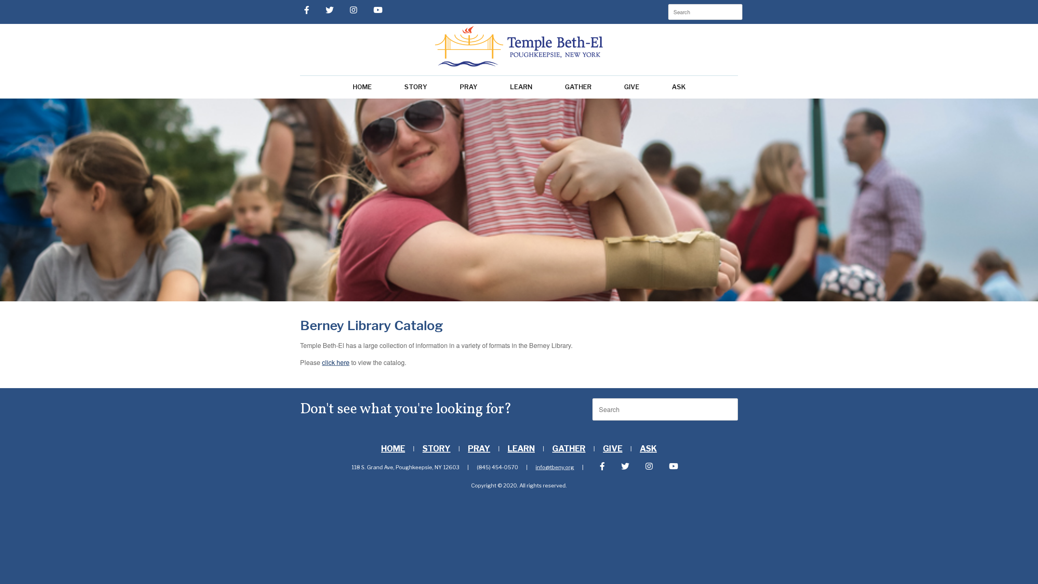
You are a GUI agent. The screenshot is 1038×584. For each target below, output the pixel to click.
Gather (578, 87)
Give (631, 87)
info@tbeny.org (555, 467)
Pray (469, 87)
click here (336, 362)
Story (415, 87)
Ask (679, 87)
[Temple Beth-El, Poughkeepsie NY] (519, 46)
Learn (521, 87)
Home (362, 87)
